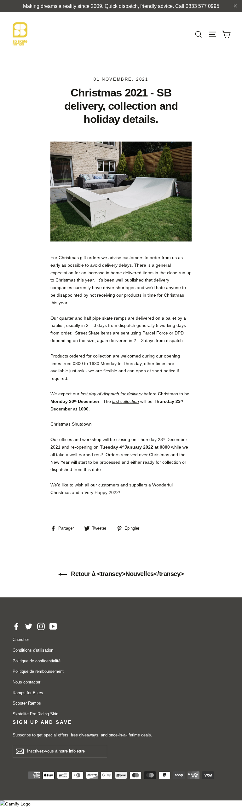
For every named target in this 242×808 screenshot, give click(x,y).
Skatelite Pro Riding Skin (35, 714)
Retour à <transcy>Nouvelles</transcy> (126, 573)
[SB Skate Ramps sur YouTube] (53, 626)
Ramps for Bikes (28, 692)
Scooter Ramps (27, 703)
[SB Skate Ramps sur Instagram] (41, 626)
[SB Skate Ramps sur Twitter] (28, 626)
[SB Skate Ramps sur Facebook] (16, 626)
